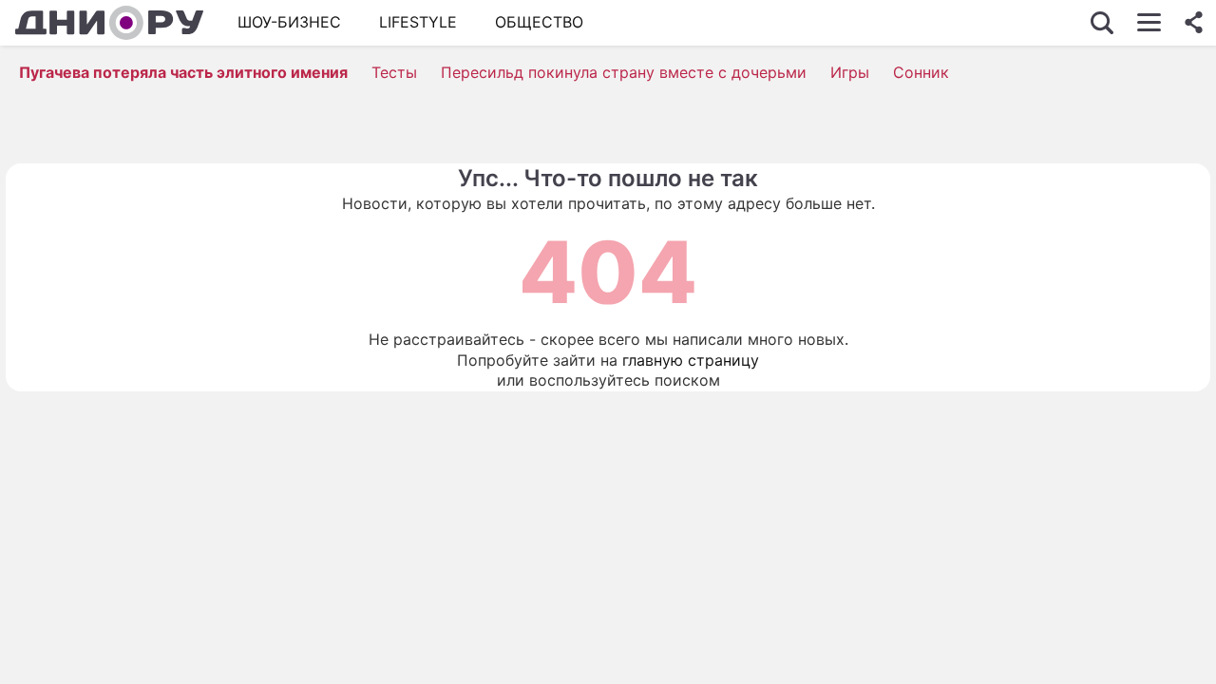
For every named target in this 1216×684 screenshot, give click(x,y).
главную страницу (690, 360)
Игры (849, 72)
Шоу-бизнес (289, 21)
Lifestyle (418, 21)
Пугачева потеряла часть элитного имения (183, 72)
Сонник (921, 72)
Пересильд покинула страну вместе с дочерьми (624, 72)
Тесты (394, 72)
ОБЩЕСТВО (539, 21)
